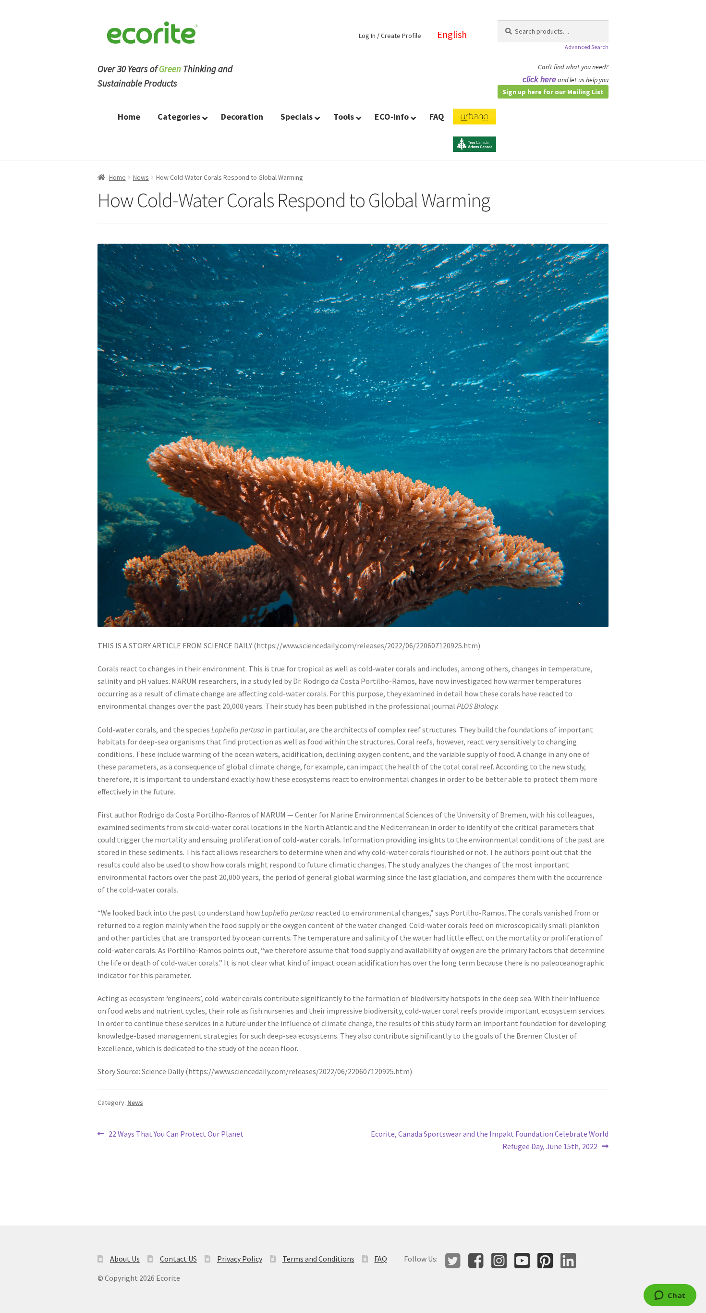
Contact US (178, 1258)
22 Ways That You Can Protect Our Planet (175, 1134)
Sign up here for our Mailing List (553, 91)
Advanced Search (587, 46)
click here (539, 79)
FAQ (380, 1258)
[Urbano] (474, 122)
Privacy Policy (239, 1258)
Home (117, 177)
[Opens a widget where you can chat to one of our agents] (669, 1296)
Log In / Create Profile (390, 35)
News (141, 177)
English (452, 34)
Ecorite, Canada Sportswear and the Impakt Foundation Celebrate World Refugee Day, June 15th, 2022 (489, 1139)
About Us (125, 1258)
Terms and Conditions (318, 1258)
